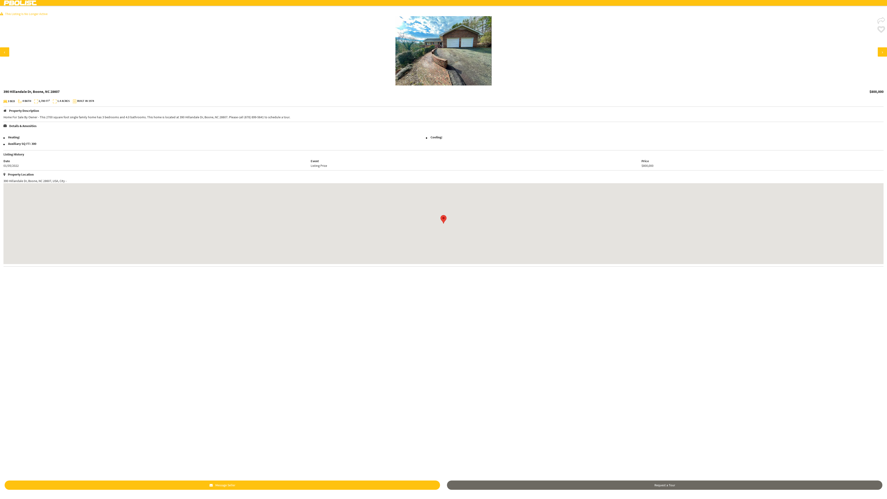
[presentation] (4, 52)
